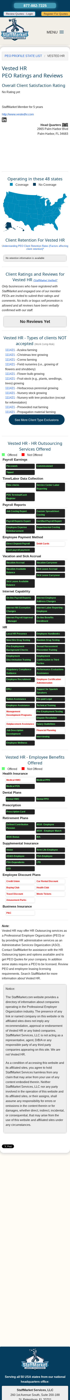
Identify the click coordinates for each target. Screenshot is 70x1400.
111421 (10, 350)
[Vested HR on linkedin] (4, 119)
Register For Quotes (56, 13)
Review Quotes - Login (19, 13)
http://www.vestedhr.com (18, 114)
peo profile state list (23, 56)
